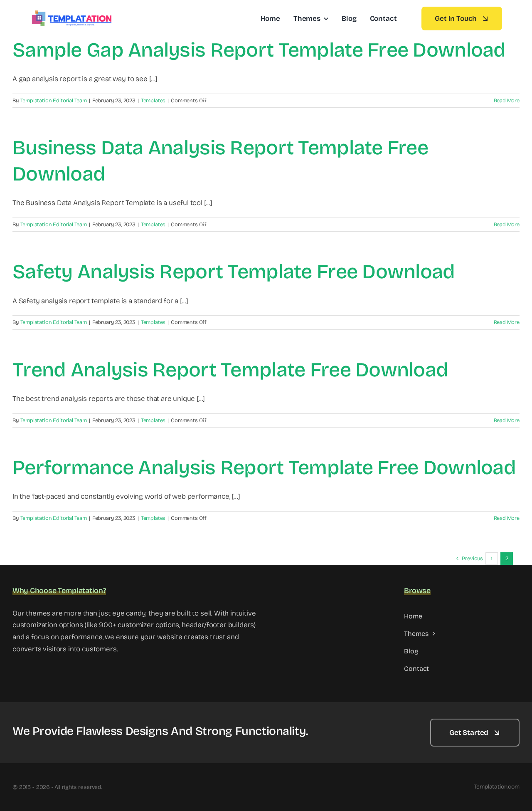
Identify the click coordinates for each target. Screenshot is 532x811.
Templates (153, 100)
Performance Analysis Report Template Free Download (264, 467)
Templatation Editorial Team (53, 100)
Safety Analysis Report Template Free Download (233, 272)
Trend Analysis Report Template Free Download (230, 370)
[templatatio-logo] (71, 12)
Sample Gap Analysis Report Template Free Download (259, 50)
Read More (507, 100)
